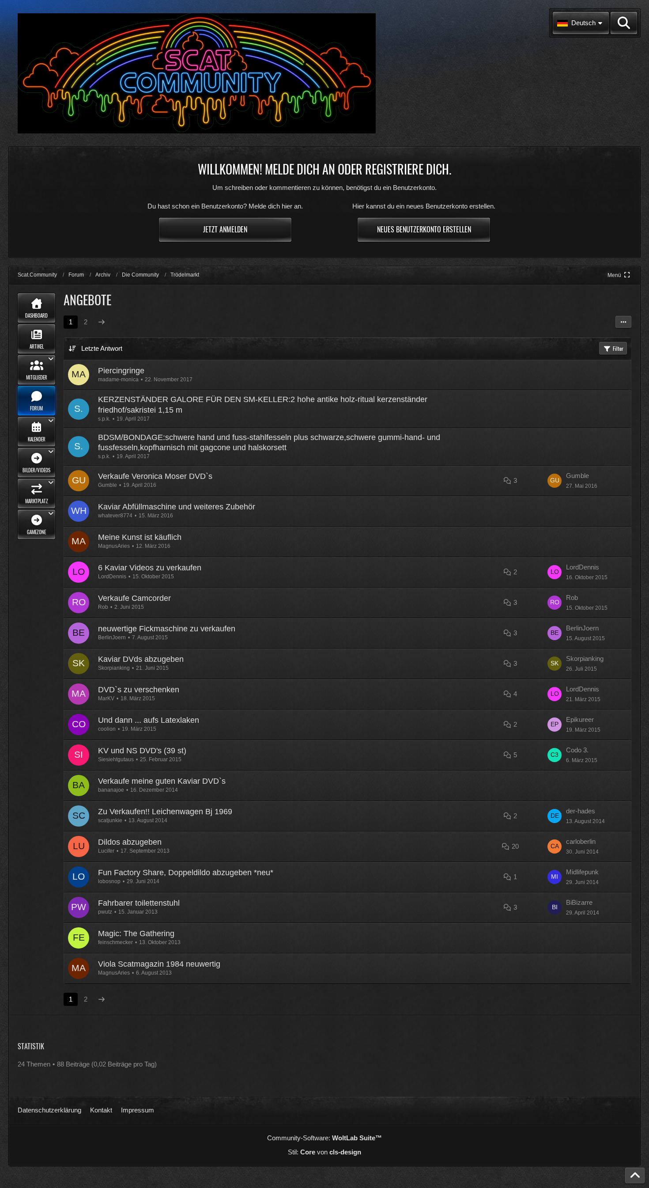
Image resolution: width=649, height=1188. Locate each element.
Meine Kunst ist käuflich (139, 537)
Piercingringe (121, 370)
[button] (581, 23)
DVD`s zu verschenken (138, 689)
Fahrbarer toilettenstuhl (139, 903)
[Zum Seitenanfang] (635, 1176)
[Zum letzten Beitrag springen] (554, 481)
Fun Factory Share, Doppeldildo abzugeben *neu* (185, 872)
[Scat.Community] (197, 73)
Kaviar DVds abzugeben (141, 659)
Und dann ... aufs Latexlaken (148, 720)
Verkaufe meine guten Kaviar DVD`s (162, 781)
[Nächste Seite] (101, 322)
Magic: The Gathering (136, 933)
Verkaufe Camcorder (134, 598)
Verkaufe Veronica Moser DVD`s (155, 476)
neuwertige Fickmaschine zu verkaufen (166, 628)
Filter (618, 348)
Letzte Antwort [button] (101, 348)
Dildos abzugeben (130, 842)
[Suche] (624, 23)
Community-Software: (324, 1138)
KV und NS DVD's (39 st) (142, 750)
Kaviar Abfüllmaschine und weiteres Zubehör (176, 506)
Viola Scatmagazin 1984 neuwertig (159, 964)
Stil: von (324, 1152)
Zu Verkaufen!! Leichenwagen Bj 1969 (165, 811)
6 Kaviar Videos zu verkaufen (149, 567)
